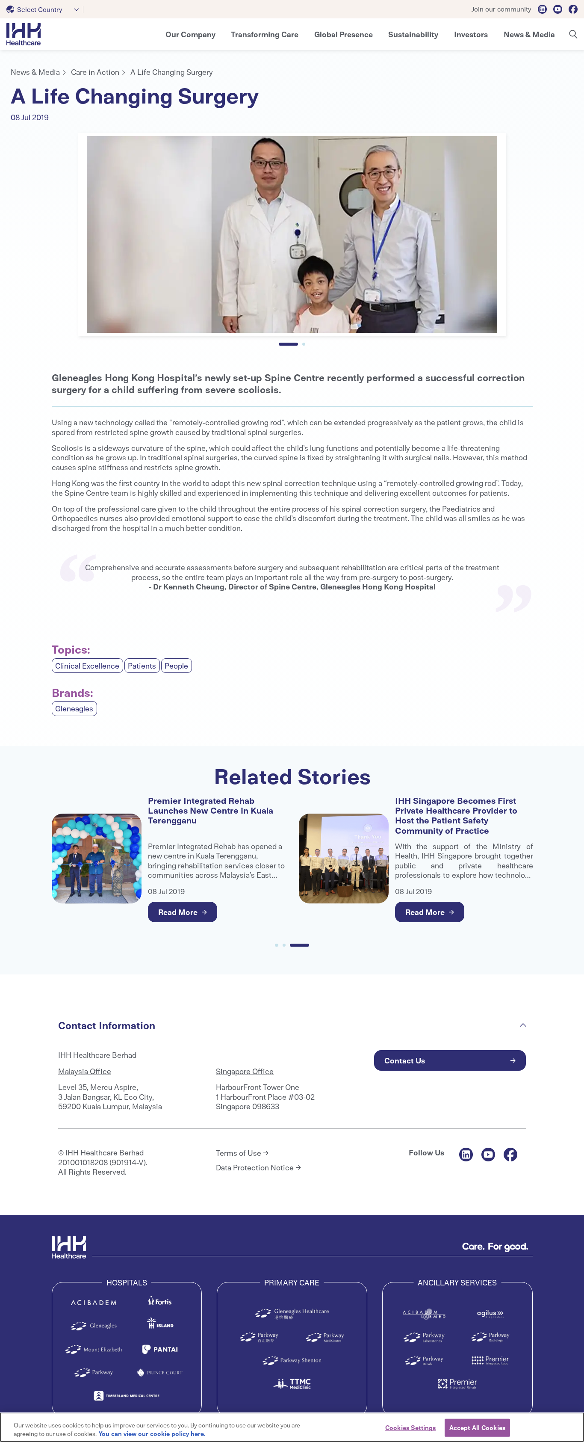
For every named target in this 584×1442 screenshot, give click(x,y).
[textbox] (36, 9)
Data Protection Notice (255, 1167)
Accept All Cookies (477, 1427)
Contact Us (404, 1060)
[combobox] (44, 9)
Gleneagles (74, 708)
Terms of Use (238, 1153)
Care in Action (95, 72)
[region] (292, 1427)
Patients (142, 665)
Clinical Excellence (87, 665)
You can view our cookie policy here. (152, 1433)
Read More (178, 912)
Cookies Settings (410, 1427)
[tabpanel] (292, 234)
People (176, 665)
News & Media (35, 72)
